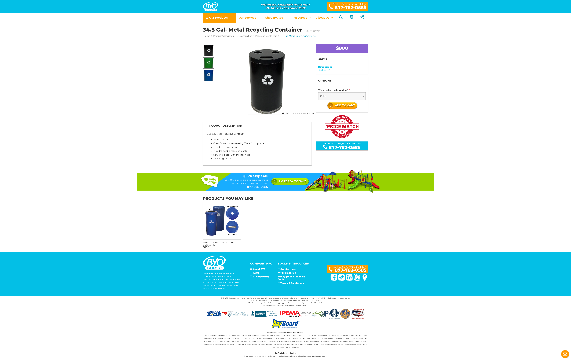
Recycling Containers (266, 36)
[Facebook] (334, 279)
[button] (219, 18)
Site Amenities (244, 36)
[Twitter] (341, 279)
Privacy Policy (324, 344)
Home (206, 36)
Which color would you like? (334, 90)
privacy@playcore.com (318, 356)
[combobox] (342, 96)
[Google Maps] (364, 279)
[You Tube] (357, 279)
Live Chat (565, 354)
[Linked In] (349, 279)
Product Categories (223, 36)
